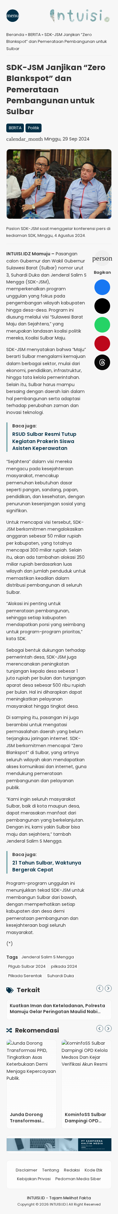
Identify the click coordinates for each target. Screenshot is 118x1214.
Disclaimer (26, 1170)
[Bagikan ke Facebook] (102, 287)
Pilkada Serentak (25, 975)
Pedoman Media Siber (78, 1178)
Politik (33, 127)
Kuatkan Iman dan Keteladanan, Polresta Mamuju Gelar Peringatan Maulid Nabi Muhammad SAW (57, 1011)
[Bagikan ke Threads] (102, 362)
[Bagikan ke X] (102, 306)
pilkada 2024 (64, 966)
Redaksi (72, 1170)
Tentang (50, 1170)
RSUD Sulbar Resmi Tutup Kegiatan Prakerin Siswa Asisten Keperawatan (44, 441)
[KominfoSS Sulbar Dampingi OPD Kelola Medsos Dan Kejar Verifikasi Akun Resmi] (86, 1074)
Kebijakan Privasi (34, 1178)
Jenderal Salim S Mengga (47, 957)
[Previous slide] (99, 988)
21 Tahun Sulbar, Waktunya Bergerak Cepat (46, 866)
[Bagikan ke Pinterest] (102, 343)
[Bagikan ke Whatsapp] (102, 325)
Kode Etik (93, 1170)
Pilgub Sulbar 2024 (27, 966)
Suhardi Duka (60, 975)
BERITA (15, 127)
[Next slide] (108, 988)
